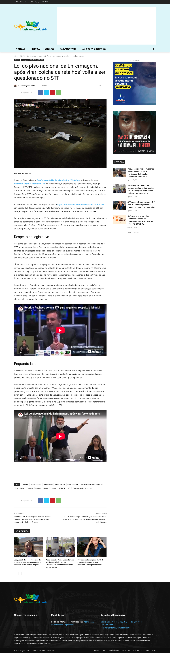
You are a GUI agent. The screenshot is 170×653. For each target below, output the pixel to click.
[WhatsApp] (58, 92)
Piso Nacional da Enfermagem (92, 484)
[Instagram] (143, 1)
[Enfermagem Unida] (16, 85)
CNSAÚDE (25, 484)
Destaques (25, 60)
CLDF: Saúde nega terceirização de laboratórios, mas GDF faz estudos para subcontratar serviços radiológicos (85, 519)
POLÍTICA (33, 60)
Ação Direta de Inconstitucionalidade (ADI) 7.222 (80, 204)
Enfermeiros (48, 484)
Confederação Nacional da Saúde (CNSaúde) (58, 180)
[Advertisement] (106, 26)
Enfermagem (36, 484)
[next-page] (20, 573)
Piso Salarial (19, 488)
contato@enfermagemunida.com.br (116, 627)
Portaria (30, 488)
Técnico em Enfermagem (82, 488)
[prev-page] (15, 573)
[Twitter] (147, 1)
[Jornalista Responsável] (122, 619)
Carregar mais (133, 232)
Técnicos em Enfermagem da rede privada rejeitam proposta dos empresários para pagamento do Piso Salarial (32, 519)
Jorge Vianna (60, 484)
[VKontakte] (36, 623)
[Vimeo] (150, 1)
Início (16, 56)
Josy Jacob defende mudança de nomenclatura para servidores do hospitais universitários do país (27, 562)
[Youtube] (154, 1)
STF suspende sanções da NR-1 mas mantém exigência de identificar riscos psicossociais (90, 562)
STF (69, 488)
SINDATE (62, 488)
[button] (153, 49)
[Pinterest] (52, 92)
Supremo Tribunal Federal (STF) (29, 183)
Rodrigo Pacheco (41, 488)
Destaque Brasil (20, 556)
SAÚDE (40, 60)
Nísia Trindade (72, 484)
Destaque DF (51, 556)
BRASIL (22, 56)
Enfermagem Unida (27, 86)
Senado (53, 488)
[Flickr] (23, 623)
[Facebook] (139, 1)
